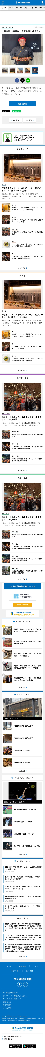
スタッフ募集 (7, 1008)
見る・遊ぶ (19, 8)
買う (25, 8)
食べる (11, 8)
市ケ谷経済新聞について (10, 993)
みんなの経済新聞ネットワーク (22, 1028)
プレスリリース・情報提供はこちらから (15, 996)
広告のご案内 (7, 1005)
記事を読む (22, 104)
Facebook (19, 984)
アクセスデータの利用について (12, 999)
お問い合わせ (7, 1002)
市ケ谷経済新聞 (22, 2)
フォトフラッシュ (7, 27)
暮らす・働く (33, 8)
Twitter (25, 984)
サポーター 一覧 (23, 605)
